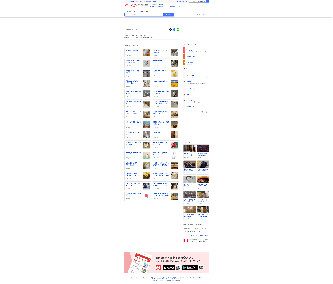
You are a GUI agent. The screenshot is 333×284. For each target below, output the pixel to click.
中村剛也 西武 (202, 1)
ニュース (147, 11)
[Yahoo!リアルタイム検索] (136, 4)
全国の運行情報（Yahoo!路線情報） (199, 235)
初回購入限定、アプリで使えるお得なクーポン (168, 6)
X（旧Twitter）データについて (173, 278)
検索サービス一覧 (186, 277)
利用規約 (170, 277)
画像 (130, 11)
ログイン (152, 6)
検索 (169, 14)
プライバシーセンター (160, 277)
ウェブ (126, 11)
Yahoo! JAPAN (180, 1)
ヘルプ (186, 1)
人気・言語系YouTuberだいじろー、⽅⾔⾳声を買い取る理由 (140, 1)
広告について (176, 277)
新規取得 (161, 4)
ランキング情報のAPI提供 (158, 278)
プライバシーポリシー (148, 277)
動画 (134, 11)
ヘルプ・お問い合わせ (198, 277)
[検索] (207, 1)
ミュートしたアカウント (203, 14)
